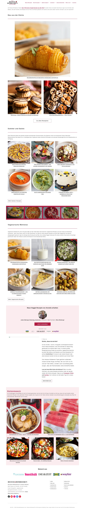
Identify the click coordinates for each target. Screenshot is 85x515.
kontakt (66, 486)
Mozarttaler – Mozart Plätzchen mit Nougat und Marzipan (24, 115)
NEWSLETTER (67, 481)
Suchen (74, 2)
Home (51, 481)
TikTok (71, 373)
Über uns (68, 2)
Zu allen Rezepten (42, 120)
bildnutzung (53, 486)
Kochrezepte (36, 2)
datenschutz (53, 488)
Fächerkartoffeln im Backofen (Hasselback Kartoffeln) (42, 77)
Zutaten (52, 2)
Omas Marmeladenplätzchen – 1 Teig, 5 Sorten (60, 115)
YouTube (46, 375)
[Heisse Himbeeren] (12, 2)
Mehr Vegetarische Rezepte (16, 299)
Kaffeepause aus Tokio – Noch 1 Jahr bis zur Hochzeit (24, 434)
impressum (66, 483)
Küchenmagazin (14, 391)
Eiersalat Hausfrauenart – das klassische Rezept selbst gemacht (19, 293)
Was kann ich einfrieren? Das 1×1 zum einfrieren (61, 434)
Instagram (66, 373)
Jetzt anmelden (42, 324)
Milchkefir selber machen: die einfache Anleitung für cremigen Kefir (42, 264)
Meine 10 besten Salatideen (67, 460)
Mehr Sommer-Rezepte (14, 200)
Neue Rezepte (28, 2)
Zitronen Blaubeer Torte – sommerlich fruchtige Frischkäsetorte (66, 194)
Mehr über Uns (47, 380)
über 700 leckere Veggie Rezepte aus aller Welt (33, 7)
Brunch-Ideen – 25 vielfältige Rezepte (42, 460)
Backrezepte (45, 2)
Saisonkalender (60, 2)
